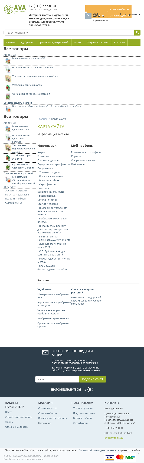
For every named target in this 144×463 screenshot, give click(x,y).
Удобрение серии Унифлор (27, 84)
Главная (10, 42)
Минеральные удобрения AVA (28, 58)
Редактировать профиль (86, 152)
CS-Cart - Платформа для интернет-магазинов (32, 457)
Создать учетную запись (18, 417)
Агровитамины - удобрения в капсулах (33, 67)
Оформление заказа (83, 160)
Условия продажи (16, 190)
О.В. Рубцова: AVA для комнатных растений (51, 253)
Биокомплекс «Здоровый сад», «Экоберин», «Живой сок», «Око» (46, 106)
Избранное (78, 164)
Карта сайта (44, 423)
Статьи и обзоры (119, 9)
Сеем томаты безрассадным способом (52, 267)
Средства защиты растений (53, 42)
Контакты (119, 42)
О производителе (48, 160)
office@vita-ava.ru (113, 437)
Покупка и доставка (97, 42)
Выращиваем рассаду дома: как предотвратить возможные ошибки (52, 229)
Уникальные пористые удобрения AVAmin (35, 76)
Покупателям (45, 168)
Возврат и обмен (15, 198)
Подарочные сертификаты (53, 164)
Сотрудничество (47, 199)
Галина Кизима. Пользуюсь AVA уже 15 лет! (53, 238)
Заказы (9, 421)
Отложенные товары (16, 426)
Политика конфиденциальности (50, 190)
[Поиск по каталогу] (137, 33)
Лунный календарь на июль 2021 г (51, 245)
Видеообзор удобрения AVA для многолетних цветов (52, 211)
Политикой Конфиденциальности (99, 450)
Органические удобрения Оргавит (31, 93)
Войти (8, 411)
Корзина (76, 156)
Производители (46, 195)
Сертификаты (13, 202)
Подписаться (92, 379)
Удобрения (27, 42)
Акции (77, 42)
